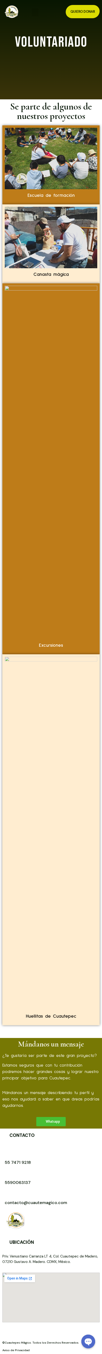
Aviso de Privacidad (16, 1350)
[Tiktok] (39, 1331)
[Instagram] (28, 1331)
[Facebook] (7, 1331)
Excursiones (51, 645)
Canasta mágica (51, 274)
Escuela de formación (51, 195)
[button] (35, 12)
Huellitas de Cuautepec (51, 1016)
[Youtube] (18, 1331)
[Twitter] (50, 1331)
